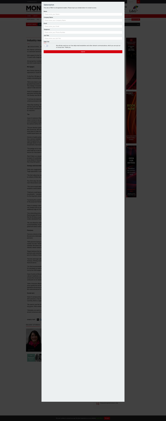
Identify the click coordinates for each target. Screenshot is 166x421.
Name (45, 11)
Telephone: (47, 29)
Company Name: (48, 17)
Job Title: (46, 35)
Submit (83, 51)
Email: (45, 23)
